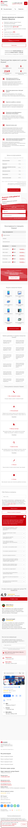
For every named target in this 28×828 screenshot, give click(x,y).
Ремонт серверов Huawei (6, 761)
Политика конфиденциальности (14, 815)
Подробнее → (22, 249)
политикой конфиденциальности (19, 218)
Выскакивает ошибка (6, 262)
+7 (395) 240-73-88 (17, 2)
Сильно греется (5, 249)
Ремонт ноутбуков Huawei (7, 759)
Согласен (24, 824)
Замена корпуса (5, 174)
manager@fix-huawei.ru (6, 784)
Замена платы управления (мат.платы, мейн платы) (9, 167)
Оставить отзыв (14, 599)
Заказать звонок (14, 277)
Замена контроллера (6, 160)
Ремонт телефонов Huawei (7, 756)
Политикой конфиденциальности (14, 649)
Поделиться (2, 806)
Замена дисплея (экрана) (6, 177)
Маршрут (8, 695)
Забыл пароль (5, 252)
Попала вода (5, 258)
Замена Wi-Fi (4, 163)
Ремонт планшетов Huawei (7, 764)
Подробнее (14, 416)
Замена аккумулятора (6, 170)
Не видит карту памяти (7, 255)
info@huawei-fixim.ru (6, 781)
